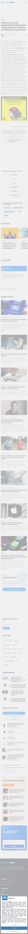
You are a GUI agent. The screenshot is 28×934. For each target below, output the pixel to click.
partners (10, 901)
